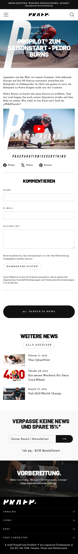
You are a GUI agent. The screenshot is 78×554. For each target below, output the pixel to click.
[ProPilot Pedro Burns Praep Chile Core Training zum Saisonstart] (39, 129)
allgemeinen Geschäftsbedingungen (22, 280)
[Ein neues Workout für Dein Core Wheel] (14, 375)
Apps (6, 529)
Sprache (9, 511)
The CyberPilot (39, 360)
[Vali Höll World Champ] (14, 393)
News (45, 27)
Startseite (34, 27)
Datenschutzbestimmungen (60, 280)
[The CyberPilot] (14, 360)
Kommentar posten (22, 266)
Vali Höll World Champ (44, 393)
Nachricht (11, 226)
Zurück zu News (41, 311)
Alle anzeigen (39, 345)
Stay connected (15, 537)
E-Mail (8, 208)
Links (7, 520)
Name (7, 190)
